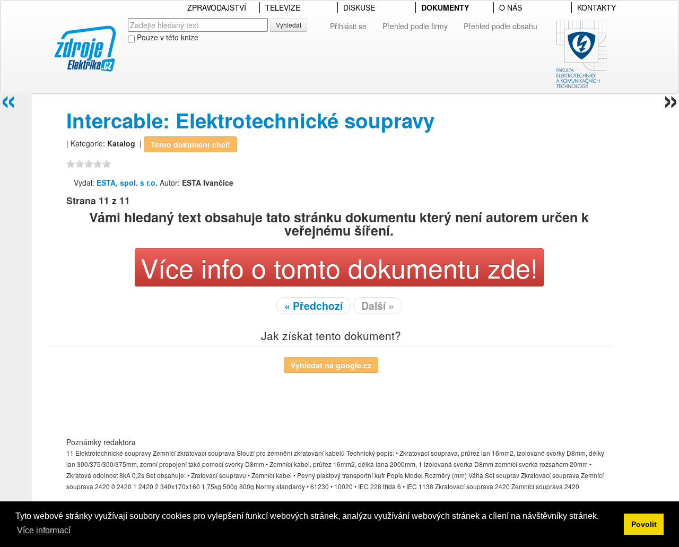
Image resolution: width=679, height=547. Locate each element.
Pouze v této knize (166, 37)
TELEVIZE (282, 7)
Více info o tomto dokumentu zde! (339, 267)
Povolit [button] (644, 524)
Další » (377, 305)
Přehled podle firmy (415, 26)
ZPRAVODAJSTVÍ (216, 7)
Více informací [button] (44, 530)
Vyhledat (288, 24)
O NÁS (510, 7)
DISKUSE (359, 7)
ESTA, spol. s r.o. (127, 182)
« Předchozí (313, 305)
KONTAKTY (596, 7)
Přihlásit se (348, 26)
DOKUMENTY (445, 7)
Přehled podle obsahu (500, 26)
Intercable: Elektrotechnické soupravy (250, 120)
